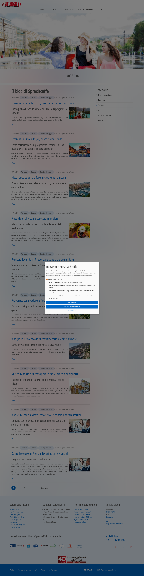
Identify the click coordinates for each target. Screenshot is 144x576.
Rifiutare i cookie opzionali (72, 307)
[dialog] (72, 288)
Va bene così (72, 302)
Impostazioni (72, 311)
